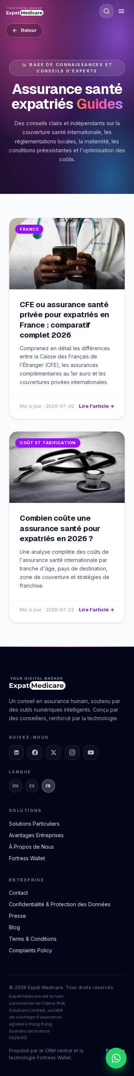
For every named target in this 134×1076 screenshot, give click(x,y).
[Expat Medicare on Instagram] (72, 752)
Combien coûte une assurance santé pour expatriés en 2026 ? (60, 528)
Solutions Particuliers (34, 823)
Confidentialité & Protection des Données (60, 904)
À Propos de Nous (31, 846)
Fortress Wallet (27, 858)
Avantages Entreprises (36, 835)
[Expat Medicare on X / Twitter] (53, 752)
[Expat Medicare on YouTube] (90, 752)
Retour (28, 30)
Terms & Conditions (33, 939)
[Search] (106, 11)
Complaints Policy (30, 950)
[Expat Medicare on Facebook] (35, 752)
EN (16, 786)
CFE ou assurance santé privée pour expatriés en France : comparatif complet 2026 (64, 320)
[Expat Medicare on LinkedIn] (16, 752)
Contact (18, 893)
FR (48, 786)
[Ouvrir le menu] (121, 11)
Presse (17, 916)
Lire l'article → (96, 406)
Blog (14, 927)
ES (32, 786)
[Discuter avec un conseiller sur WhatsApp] (116, 1058)
